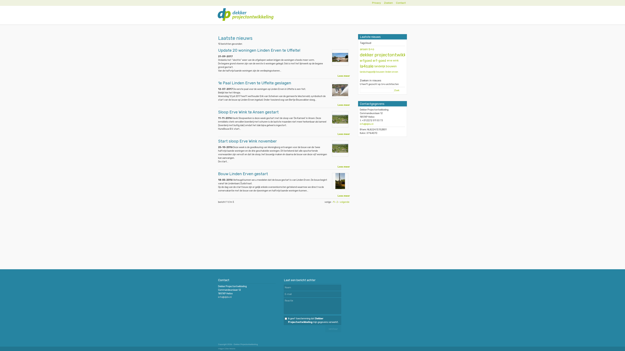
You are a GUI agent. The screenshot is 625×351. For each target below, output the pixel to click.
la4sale (367, 66)
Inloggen (221, 349)
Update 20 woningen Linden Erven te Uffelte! (259, 50)
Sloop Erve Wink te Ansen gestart (248, 112)
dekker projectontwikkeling (388, 55)
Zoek (396, 90)
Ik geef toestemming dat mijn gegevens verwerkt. (313, 320)
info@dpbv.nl (366, 124)
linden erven (391, 72)
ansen (364, 49)
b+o (371, 49)
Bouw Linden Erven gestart (243, 174)
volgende (344, 202)
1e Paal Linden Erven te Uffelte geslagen (254, 83)
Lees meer (344, 76)
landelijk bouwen (385, 66)
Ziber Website (230, 349)
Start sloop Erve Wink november (247, 141)
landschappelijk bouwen (372, 72)
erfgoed (366, 61)
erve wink (393, 60)
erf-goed (379, 61)
